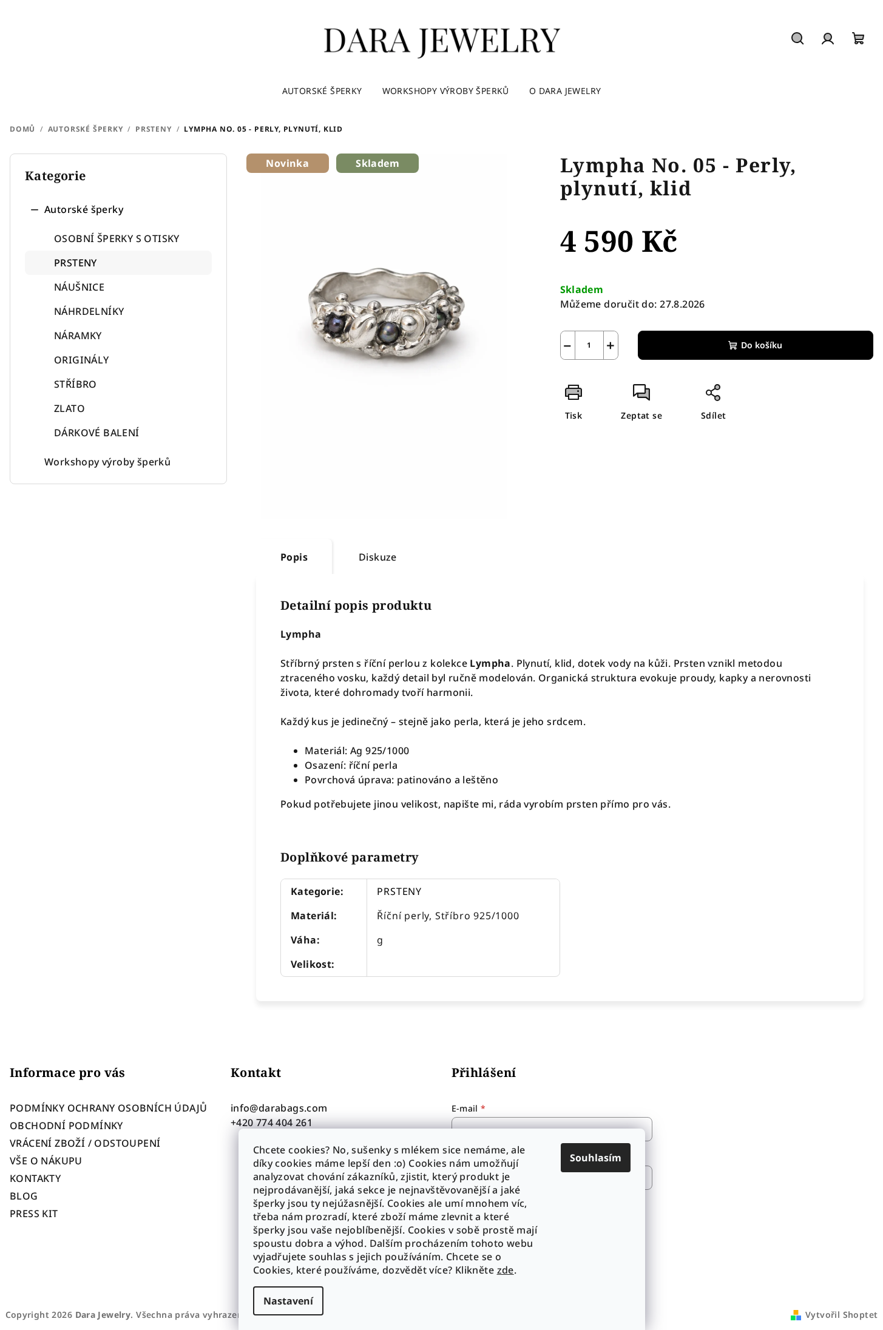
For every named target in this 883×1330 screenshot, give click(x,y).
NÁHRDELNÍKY (89, 311)
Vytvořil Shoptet (841, 1314)
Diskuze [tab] (378, 557)
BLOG (24, 1196)
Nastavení (288, 1301)
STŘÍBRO (75, 384)
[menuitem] (322, 91)
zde (505, 1270)
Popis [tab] (294, 557)
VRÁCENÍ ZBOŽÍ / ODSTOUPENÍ (85, 1143)
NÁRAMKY (78, 335)
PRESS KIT (34, 1213)
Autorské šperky (83, 209)
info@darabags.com (279, 1108)
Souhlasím (595, 1157)
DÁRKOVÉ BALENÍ (97, 432)
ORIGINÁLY (81, 359)
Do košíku (761, 345)
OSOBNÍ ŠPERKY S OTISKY (117, 238)
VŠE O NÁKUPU (46, 1160)
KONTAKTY (35, 1178)
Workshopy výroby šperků (107, 461)
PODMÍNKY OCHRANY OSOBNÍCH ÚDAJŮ (108, 1108)
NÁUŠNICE (79, 287)
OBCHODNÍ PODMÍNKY (66, 1125)
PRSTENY (75, 262)
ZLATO (69, 408)
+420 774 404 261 (272, 1122)
